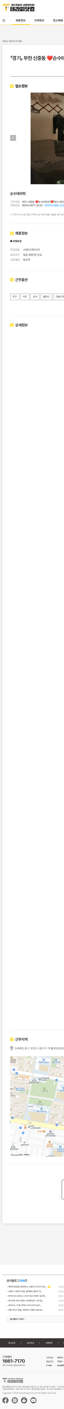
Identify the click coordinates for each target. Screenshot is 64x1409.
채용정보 (21, 20)
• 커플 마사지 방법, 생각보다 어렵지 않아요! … (25, 1310)
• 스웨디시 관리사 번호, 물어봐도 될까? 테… (24, 1291)
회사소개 (11, 1343)
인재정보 (39, 20)
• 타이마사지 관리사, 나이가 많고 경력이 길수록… (26, 1296)
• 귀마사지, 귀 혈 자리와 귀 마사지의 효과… (24, 1305)
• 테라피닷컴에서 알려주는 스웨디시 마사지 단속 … (27, 1286)
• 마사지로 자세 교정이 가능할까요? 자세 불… (25, 1300)
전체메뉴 (3, 20)
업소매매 (58, 20)
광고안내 (30, 1343)
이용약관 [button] (49, 1343)
